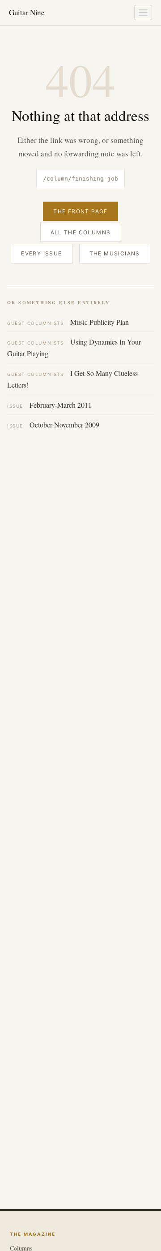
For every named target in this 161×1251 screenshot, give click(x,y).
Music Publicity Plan (68, 322)
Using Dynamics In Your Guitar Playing (74, 347)
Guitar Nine (27, 12)
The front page (80, 211)
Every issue (41, 253)
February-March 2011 (49, 405)
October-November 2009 (53, 424)
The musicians (114, 253)
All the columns (81, 232)
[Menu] (143, 12)
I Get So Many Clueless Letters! (72, 378)
